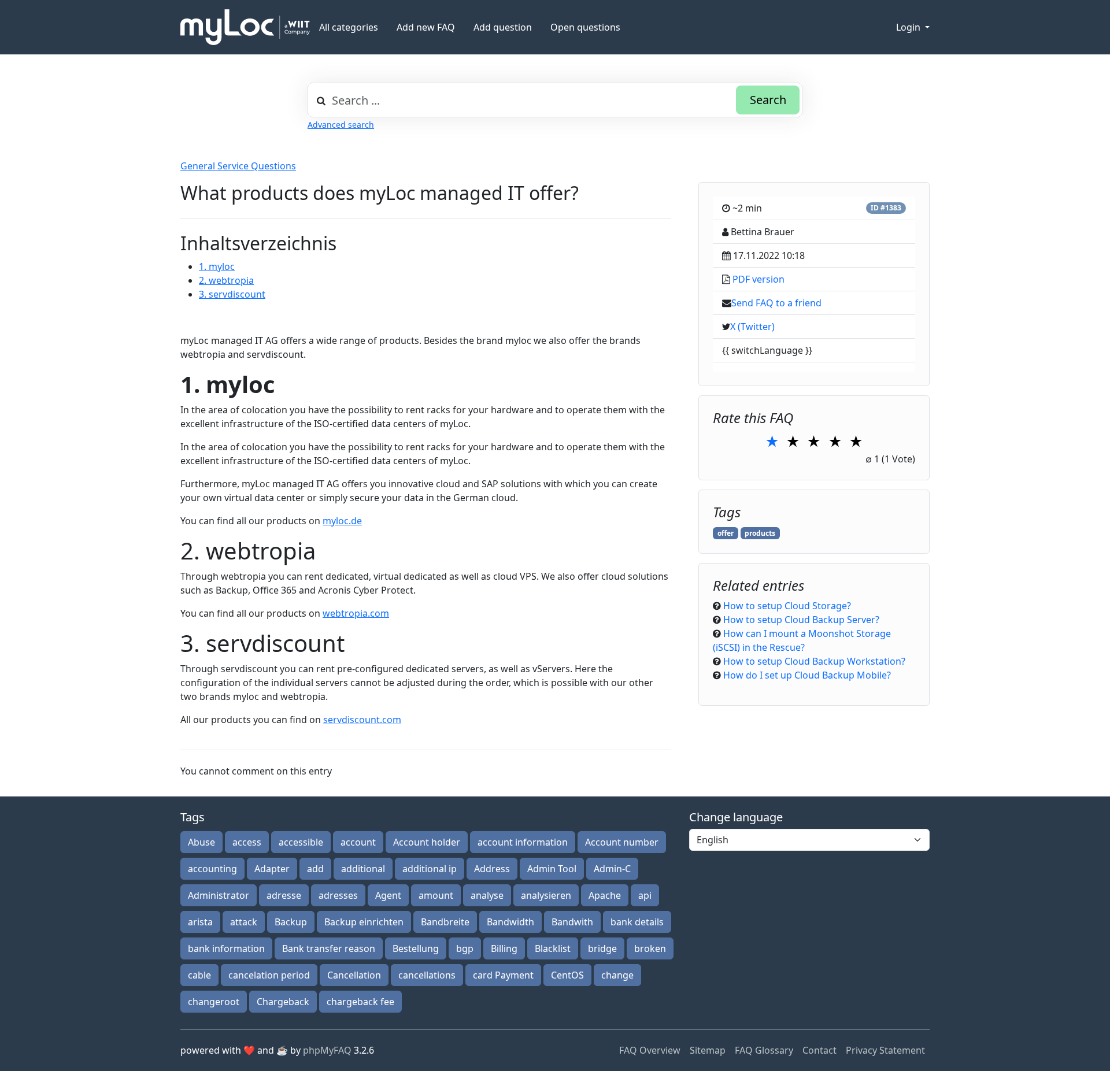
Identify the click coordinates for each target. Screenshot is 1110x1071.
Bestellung (416, 948)
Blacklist (553, 948)
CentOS (567, 975)
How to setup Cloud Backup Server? (801, 619)
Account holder (426, 842)
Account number (621, 842)
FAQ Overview (649, 1050)
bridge (602, 948)
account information (523, 842)
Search (768, 100)
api (645, 895)
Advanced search (341, 124)
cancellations (427, 975)
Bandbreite (445, 922)
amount (436, 895)
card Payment (503, 975)
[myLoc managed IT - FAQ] (245, 27)
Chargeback (283, 1001)
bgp (464, 948)
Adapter (272, 868)
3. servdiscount (232, 294)
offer (725, 533)
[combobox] (555, 100)
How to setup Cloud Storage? (787, 605)
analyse (487, 895)
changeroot (213, 1001)
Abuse (201, 842)
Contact (819, 1050)
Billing (504, 948)
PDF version (758, 279)
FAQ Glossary (764, 1050)
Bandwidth (510, 922)
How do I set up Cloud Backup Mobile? (807, 675)
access (246, 842)
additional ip (429, 868)
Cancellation (354, 975)
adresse (284, 895)
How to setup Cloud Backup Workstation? (814, 661)
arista (200, 922)
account (358, 842)
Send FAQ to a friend (776, 303)
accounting (212, 868)
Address (492, 868)
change (617, 975)
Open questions (585, 27)
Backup (291, 922)
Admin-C (612, 868)
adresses (338, 895)
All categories (348, 27)
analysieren (546, 895)
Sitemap (708, 1050)
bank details (637, 922)
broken (650, 948)
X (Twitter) (752, 326)
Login (909, 27)
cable (199, 975)
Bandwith (572, 922)
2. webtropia (226, 280)
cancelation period (269, 975)
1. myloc (217, 266)
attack (243, 922)
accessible (301, 842)
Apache (605, 895)
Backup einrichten (364, 922)
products (760, 533)
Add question (502, 27)
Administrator (218, 895)
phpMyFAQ (327, 1050)
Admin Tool (551, 868)
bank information (226, 948)
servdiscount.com (362, 719)
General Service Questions (238, 166)
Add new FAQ (426, 27)
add (315, 868)
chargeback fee (360, 1001)
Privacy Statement (885, 1050)
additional (363, 868)
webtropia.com (356, 613)
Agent (388, 895)
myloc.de (342, 520)
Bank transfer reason (328, 948)
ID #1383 (886, 208)
